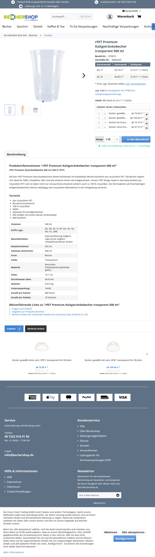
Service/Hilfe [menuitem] (132, 11)
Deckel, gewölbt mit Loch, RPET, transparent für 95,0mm (113, 360)
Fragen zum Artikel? (21, 308)
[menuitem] (72, 16)
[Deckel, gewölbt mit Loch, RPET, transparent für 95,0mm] (113, 346)
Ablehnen (110, 532)
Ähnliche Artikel (35, 328)
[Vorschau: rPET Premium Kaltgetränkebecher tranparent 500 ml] (10, 110)
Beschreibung (16, 154)
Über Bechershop (90, 431)
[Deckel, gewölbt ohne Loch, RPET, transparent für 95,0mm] (41, 346)
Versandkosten (88, 450)
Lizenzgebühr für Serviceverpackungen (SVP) (95, 458)
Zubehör (13, 328)
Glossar (84, 440)
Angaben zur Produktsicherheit (27, 311)
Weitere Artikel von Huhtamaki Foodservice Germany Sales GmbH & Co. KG (49, 314)
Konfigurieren (124, 538)
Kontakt (84, 445)
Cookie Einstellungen (19, 491)
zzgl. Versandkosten (135, 83)
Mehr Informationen (13, 552)
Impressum (13, 486)
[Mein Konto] (109, 16)
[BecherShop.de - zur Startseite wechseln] (21, 17)
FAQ (82, 426)
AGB (9, 477)
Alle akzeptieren (133, 532)
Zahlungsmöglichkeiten (93, 436)
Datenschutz (14, 482)
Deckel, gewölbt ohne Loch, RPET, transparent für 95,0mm (41, 360)
